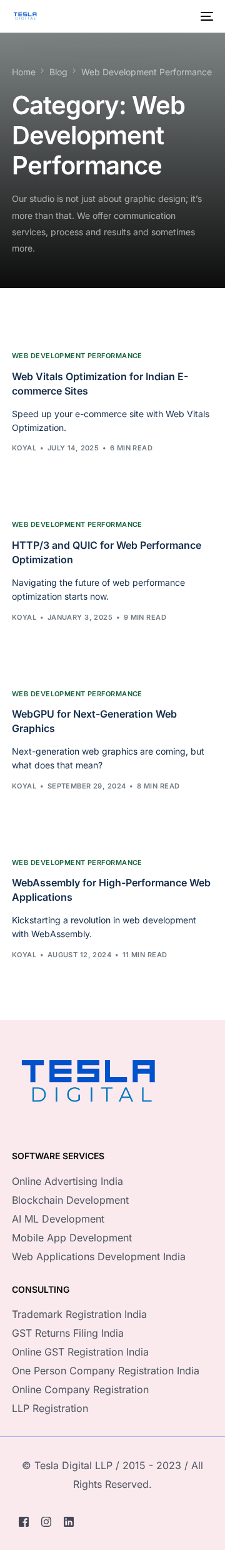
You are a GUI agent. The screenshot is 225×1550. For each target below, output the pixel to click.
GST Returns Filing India (68, 1333)
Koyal (24, 447)
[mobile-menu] (205, 16)
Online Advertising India (67, 1181)
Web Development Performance (77, 356)
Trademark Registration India (79, 1314)
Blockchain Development (70, 1200)
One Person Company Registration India (105, 1370)
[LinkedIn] (69, 1522)
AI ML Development (58, 1219)
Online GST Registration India (80, 1352)
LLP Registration (50, 1408)
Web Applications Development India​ (99, 1256)
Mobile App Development (72, 1237)
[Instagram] (46, 1522)
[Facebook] (23, 1522)
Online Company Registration (80, 1389)
